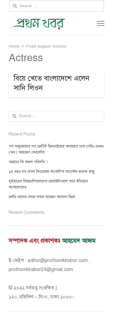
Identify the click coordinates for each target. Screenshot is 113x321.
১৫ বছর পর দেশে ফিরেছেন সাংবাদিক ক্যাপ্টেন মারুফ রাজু (51, 171)
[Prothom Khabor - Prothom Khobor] (37, 23)
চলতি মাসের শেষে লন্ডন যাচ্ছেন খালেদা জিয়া (42, 197)
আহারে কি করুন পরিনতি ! (28, 162)
